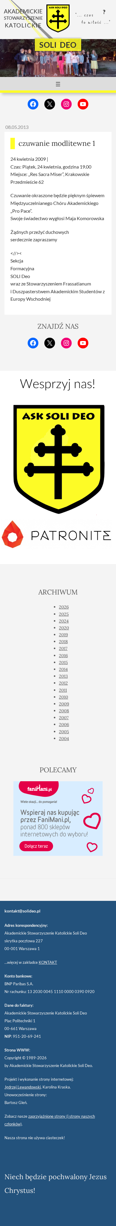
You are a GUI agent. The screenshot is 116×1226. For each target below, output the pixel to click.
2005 (64, 731)
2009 (64, 704)
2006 (64, 724)
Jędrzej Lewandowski (22, 1087)
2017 (63, 648)
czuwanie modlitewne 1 (56, 143)
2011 (63, 690)
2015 (63, 662)
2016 (63, 655)
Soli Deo (58, 45)
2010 (63, 697)
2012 (63, 683)
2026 (64, 607)
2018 (63, 641)
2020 (64, 628)
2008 (64, 711)
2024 (64, 621)
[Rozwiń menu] (58, 84)
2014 (63, 669)
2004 (64, 738)
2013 (63, 676)
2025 (64, 614)
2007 (64, 717)
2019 (63, 634)
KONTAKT (48, 962)
